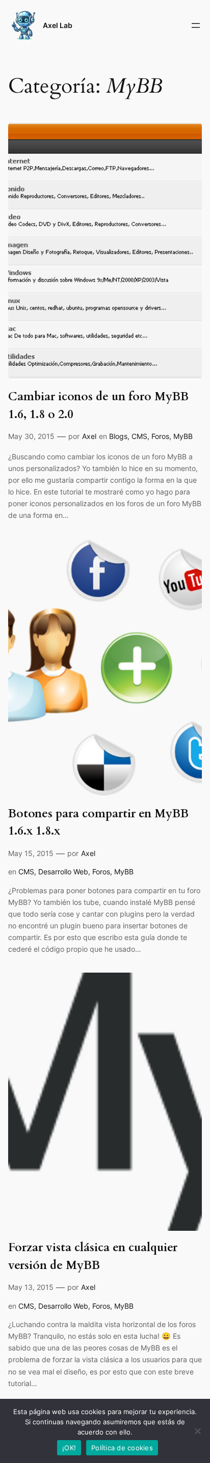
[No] (197, 1431)
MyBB (183, 436)
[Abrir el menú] (196, 25)
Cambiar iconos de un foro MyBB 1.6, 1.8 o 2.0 (98, 405)
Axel (89, 436)
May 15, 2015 (31, 853)
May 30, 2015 (31, 436)
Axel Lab (57, 25)
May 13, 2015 (31, 1287)
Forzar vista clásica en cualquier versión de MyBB (92, 1256)
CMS (139, 436)
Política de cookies (122, 1448)
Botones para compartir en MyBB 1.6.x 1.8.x (98, 822)
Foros (160, 436)
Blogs (118, 436)
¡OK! (69, 1448)
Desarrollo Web (63, 871)
